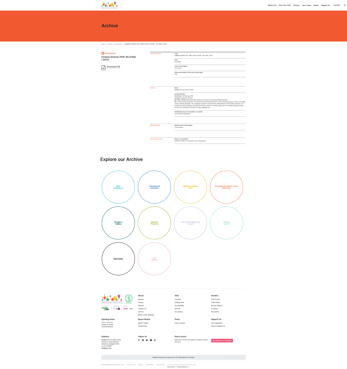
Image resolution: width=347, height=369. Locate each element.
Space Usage (143, 323)
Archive (296, 5)
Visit (177, 295)
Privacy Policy (131, 364)
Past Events (215, 299)
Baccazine (215, 312)
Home (103, 44)
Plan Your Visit (285, 5)
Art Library (178, 312)
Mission (141, 299)
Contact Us (142, 309)
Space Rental (144, 319)
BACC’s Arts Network (146, 315)
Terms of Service (182, 366)
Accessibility (179, 306)
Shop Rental (142, 326)
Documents (118, 44)
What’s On (272, 5)
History (140, 302)
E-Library (214, 309)
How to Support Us (218, 326)
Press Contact (180, 323)
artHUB (177, 309)
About (316, 5)
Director (141, 306)
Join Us (141, 312)
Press (177, 319)
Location (178, 299)
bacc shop (306, 5)
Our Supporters (216, 323)
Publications (215, 302)
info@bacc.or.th (106, 348)
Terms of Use (160, 364)
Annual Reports (216, 306)
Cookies (140, 364)
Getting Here (179, 302)
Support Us (325, 5)
